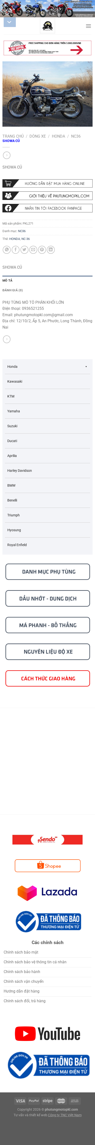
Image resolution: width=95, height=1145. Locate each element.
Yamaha (13, 411)
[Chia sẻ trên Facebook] (16, 250)
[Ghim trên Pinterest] (42, 250)
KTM (10, 396)
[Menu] (88, 26)
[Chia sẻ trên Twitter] (24, 250)
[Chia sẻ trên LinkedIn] (51, 250)
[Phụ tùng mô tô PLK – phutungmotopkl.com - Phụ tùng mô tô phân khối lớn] (47, 25)
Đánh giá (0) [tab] (12, 290)
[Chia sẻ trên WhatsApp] (7, 250)
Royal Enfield (17, 545)
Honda (58, 136)
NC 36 (25, 239)
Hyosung (14, 530)
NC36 (76, 136)
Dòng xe (37, 136)
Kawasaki (14, 381)
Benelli (12, 500)
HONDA (14, 239)
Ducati (12, 441)
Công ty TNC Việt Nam (65, 1115)
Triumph (13, 515)
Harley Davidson (19, 471)
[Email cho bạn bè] (33, 250)
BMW (11, 485)
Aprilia (12, 456)
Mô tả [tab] (7, 280)
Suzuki (12, 426)
